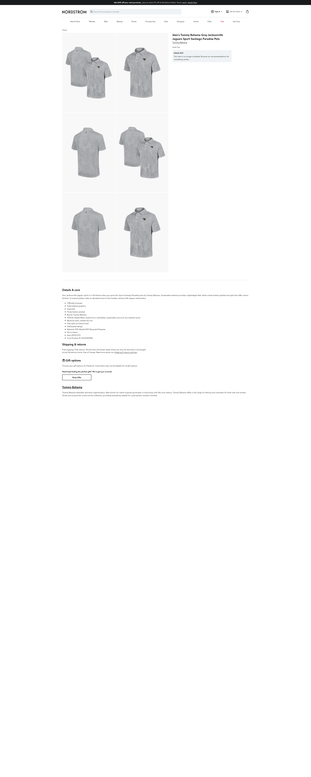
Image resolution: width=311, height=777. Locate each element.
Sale (222, 21)
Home (196, 21)
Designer (181, 21)
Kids (166, 21)
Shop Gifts (76, 377)
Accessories (150, 21)
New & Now (75, 21)
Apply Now (192, 2)
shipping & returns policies (125, 352)
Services (236, 21)
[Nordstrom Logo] (74, 11)
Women (92, 21)
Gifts (209, 21)
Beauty (120, 21)
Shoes (134, 21)
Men (106, 21)
